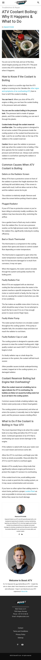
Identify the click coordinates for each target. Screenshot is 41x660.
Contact (20, 628)
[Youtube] (22, 645)
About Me (24, 591)
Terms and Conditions (20, 631)
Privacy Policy (20, 634)
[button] (38, 2)
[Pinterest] (18, 645)
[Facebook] (19, 534)
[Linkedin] (22, 534)
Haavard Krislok (9, 27)
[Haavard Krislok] (20, 509)
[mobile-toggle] (3, 2)
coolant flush (30, 491)
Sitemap (20, 638)
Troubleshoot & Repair (11, 7)
